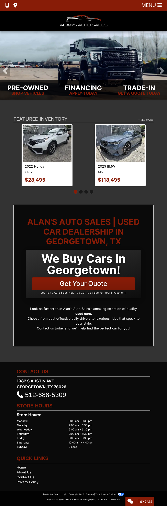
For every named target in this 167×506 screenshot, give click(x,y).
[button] (5, 71)
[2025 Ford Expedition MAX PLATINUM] (120, 134)
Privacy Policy (27, 473)
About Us (24, 464)
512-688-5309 (45, 386)
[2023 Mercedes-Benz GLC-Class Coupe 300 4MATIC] (47, 139)
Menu (149, 5)
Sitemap (90, 485)
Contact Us (25, 468)
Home (21, 459)
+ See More (146, 119)
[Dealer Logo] (83, 20)
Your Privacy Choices (106, 485)
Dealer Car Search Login (55, 485)
